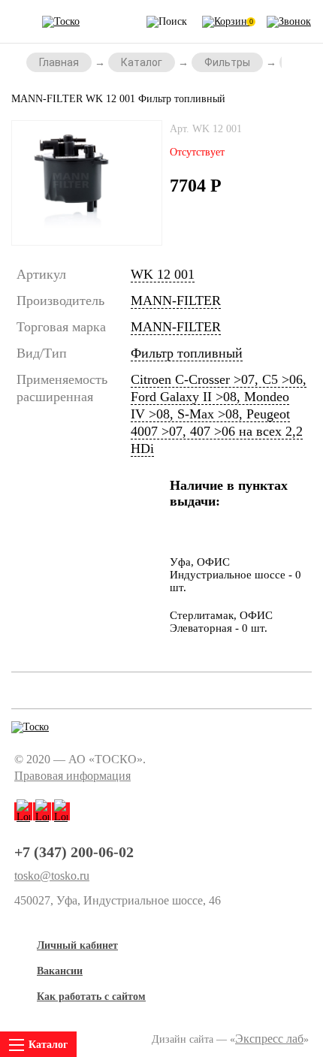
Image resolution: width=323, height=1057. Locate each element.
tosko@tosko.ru (51, 876)
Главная (59, 62)
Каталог (141, 62)
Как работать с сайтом (91, 996)
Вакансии (60, 971)
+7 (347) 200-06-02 (74, 851)
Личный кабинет (77, 945)
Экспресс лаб (269, 1038)
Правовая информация (72, 775)
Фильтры (227, 62)
